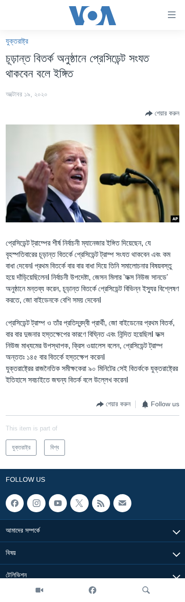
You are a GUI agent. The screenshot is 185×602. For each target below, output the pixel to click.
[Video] (39, 590)
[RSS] (101, 503)
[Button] (162, 113)
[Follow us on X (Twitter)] (79, 503)
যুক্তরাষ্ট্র (17, 41)
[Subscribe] (122, 503)
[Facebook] (92, 590)
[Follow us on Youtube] (58, 503)
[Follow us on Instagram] (36, 503)
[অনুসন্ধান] (146, 590)
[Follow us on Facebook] (15, 503)
